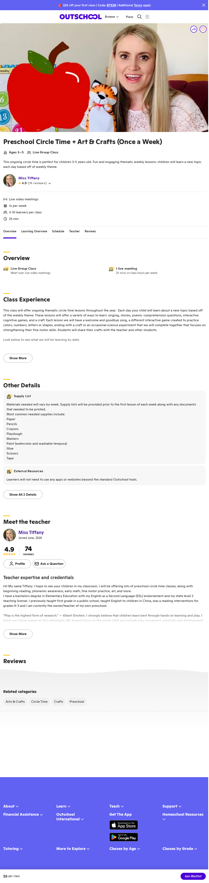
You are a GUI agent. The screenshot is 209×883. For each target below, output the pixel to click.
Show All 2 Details (23, 494)
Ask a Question (51, 564)
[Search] (139, 16)
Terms (138, 5)
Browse (110, 17)
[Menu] (147, 16)
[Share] (193, 29)
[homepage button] (81, 16)
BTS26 (111, 5)
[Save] (203, 29)
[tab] (9, 231)
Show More (18, 358)
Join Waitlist (193, 876)
